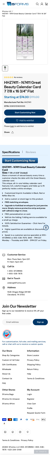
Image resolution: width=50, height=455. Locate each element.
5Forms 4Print (8, 403)
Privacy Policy (33, 360)
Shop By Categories (10, 355)
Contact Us (7, 378)
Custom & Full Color (10, 360)
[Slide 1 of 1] (5, 68)
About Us (6, 374)
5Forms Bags (8, 394)
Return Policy (33, 369)
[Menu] (3, 4)
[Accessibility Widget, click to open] (46, 227)
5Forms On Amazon (11, 399)
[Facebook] (13, 432)
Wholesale (6, 369)
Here (40, 223)
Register (30, 399)
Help (29, 374)
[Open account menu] (41, 4)
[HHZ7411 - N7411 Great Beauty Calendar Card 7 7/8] (25, 160)
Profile (29, 408)
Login (29, 394)
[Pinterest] (28, 432)
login (12, 126)
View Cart (31, 403)
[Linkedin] (5, 432)
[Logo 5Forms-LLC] (20, 4)
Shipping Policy (34, 364)
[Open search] (37, 4)
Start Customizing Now (25, 112)
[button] (8, 77)
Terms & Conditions (35, 378)
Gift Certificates (9, 364)
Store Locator (33, 355)
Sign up (40, 322)
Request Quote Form (36, 413)
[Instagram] (20, 432)
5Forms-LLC (6, 11)
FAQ (4, 383)
